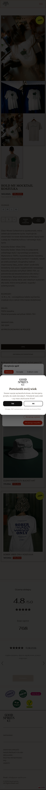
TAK (12, 403)
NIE (33, 403)
